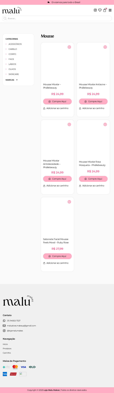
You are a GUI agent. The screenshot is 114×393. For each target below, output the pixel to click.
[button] (110, 10)
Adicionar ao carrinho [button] (57, 108)
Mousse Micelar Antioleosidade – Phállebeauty (51, 164)
